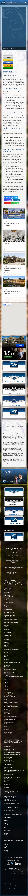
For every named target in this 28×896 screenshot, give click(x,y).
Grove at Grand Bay (7, 635)
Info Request (8, 68)
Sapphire (5, 773)
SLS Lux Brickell (7, 713)
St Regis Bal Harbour (8, 715)
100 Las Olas (6, 745)
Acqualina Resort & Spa (8, 593)
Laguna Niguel (6, 851)
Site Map (22, 858)
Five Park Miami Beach (8, 632)
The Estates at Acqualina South (9, 720)
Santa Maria (6, 709)
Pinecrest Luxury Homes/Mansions (10, 698)
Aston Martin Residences (8, 602)
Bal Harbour (10, 581)
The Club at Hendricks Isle (8, 774)
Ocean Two (6, 682)
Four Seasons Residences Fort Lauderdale (12, 754)
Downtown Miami (15, 582)
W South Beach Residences (9, 735)
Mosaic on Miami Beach (8, 668)
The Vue (5, 781)
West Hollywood (7, 834)
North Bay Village (7, 584)
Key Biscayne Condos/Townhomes (10, 648)
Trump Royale (6, 730)
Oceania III (6, 688)
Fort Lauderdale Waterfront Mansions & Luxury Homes (12, 753)
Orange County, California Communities (13, 840)
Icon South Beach (7, 639)
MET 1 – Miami (6, 659)
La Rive (5, 756)
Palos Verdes (6, 831)
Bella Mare (6, 603)
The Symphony (6, 780)
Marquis (5, 656)
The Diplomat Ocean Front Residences (11, 775)
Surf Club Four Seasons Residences (10, 716)
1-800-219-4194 (14, 552)
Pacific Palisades (7, 830)
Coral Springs (6, 740)
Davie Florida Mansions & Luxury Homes (11, 750)
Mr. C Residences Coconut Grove (10, 669)
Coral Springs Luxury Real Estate (10, 749)
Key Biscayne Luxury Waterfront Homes (11, 649)
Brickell (14, 581)
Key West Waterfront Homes (9, 810)
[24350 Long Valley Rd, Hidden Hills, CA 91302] (14, 281)
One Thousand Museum (8, 695)
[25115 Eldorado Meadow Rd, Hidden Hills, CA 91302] (14, 236)
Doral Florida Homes (8, 623)
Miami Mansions (7, 665)
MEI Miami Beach (7, 658)
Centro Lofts (6, 611)
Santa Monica (6, 833)
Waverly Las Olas (7, 784)
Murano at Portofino (7, 670)
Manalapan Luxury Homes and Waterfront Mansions (13, 802)
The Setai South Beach (8, 723)
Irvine (5, 847)
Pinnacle (5, 699)
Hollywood (13, 741)
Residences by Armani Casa (9, 705)
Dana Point (6, 844)
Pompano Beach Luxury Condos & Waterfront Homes (14, 770)
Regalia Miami (6, 703)
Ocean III (5, 679)
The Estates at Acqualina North (9, 719)
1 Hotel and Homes (7, 588)
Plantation (22, 741)
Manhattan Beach (7, 829)
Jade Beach (6, 642)
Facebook (8, 197)
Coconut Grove (19, 581)
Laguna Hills (6, 850)
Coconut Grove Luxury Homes (9, 615)
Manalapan (6, 793)
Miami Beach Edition (7, 660)
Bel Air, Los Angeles (7, 817)
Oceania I (5, 685)
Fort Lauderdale (15, 740)
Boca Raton (6, 792)
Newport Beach (7, 853)
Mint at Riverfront (7, 666)
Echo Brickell (6, 625)
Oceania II (6, 686)
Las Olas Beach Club (8, 757)
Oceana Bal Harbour (7, 683)
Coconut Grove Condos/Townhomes (11, 613)
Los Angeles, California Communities (12, 814)
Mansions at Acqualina (8, 652)
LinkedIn (17, 200)
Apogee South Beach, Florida (9, 596)
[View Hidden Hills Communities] (8, 55)
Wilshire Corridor (7, 836)
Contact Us (18, 860)
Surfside (5, 585)
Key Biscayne (6, 583)
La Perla (5, 650)
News (13, 858)
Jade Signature (6, 646)
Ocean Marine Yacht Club (8, 764)
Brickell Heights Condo (8, 608)
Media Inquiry (17, 858)
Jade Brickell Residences (8, 643)
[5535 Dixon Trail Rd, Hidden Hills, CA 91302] (14, 213)
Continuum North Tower (8, 616)
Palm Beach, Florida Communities (12, 791)
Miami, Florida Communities (10, 580)
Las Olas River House (8, 760)
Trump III (5, 727)
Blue (5, 605)
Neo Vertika (6, 675)
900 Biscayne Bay (7, 592)
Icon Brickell (6, 638)
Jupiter (22, 792)
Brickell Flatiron (7, 606)
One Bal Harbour (7, 690)
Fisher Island (21, 582)
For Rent (8, 62)
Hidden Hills (5, 48)
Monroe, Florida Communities (11, 807)
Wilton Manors (17, 742)
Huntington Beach (7, 846)
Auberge (5, 747)
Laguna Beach (6, 848)
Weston (12, 742)
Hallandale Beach (7, 741)
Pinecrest (12, 584)
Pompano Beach (7, 742)
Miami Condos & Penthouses (9, 663)
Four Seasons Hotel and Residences (10, 633)
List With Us (8, 65)
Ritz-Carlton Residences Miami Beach (11, 706)
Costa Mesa (6, 843)
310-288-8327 (14, 564)
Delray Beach (11, 792)
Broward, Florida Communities (11, 739)
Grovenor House (7, 636)
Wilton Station (6, 787)
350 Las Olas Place (7, 746)
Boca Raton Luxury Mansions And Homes (11, 796)
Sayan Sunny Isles (7, 710)
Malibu (5, 827)
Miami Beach (15, 583)
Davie (10, 740)
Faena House (6, 629)
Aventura (5, 581)
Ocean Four (6, 678)
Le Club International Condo (9, 761)
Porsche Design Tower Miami (9, 700)
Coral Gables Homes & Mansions (10, 621)
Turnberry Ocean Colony (8, 733)
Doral (10, 582)
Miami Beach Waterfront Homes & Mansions (12, 662)
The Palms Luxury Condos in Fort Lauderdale (12, 777)
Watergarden (6, 783)
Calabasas (6, 821)
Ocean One (6, 680)
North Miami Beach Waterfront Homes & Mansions (13, 676)
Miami (11, 583)
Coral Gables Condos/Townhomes (10, 619)
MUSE (5, 673)
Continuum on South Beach (9, 618)
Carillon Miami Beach (8, 609)
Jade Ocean (6, 645)
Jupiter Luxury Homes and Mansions (10, 800)
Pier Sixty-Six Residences (8, 767)
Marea (5, 653)
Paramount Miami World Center (9, 696)
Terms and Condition (11, 860)
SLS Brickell (6, 712)
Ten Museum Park (7, 717)
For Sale (8, 60)
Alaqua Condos (7, 595)
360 (4, 591)
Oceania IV (6, 689)
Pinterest (8, 203)
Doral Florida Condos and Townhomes (11, 622)
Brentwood (6, 820)
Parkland (17, 741)
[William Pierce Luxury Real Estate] (14, 365)
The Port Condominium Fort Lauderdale (11, 778)
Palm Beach (11, 793)
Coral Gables (6, 582)
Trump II (5, 726)
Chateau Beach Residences (9, 612)
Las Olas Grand (7, 758)
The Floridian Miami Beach (9, 722)
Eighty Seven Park (7, 626)
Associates (9, 858)
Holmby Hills (6, 824)
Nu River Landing (7, 763)
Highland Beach (17, 792)
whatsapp (16, 203)
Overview (8, 57)
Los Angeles (6, 826)
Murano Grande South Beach (9, 672)
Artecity (5, 599)
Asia (5, 601)
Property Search (16, 857)
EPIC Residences (7, 628)
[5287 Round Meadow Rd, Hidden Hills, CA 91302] (14, 259)
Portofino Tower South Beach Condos (11, 702)
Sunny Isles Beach (18, 584)
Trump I (5, 725)
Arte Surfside (6, 598)
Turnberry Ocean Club (8, 732)
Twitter (16, 197)
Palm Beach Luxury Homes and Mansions (11, 803)
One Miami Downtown (8, 692)
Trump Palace (6, 729)
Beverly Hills (6, 819)
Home (6, 857)
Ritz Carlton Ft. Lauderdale (9, 771)
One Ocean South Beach (8, 693)
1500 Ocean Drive (7, 589)
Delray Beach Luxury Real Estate (10, 797)
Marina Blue (6, 655)
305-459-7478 (14, 557)
